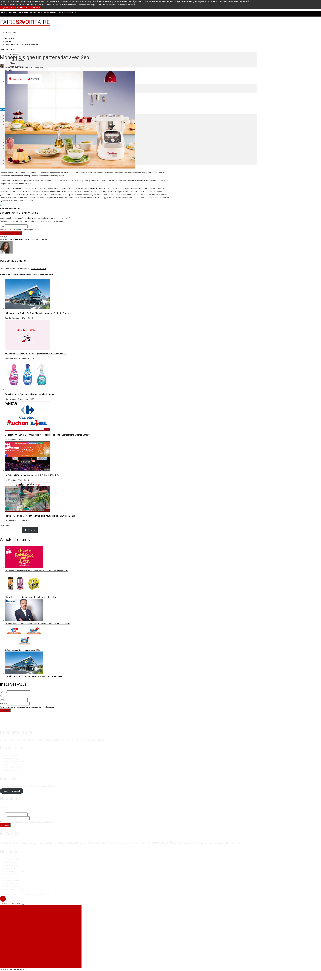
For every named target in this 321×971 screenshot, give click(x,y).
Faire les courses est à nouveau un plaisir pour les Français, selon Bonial (40, 516)
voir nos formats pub (11, 791)
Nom (2, 696)
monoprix (13, 208)
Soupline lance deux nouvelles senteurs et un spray (29, 394)
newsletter (186, 843)
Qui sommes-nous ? (13, 880)
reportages (197, 843)
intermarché (125, 843)
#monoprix (28, 229)
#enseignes (16, 229)
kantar (134, 843)
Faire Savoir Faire (38, 268)
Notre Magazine (12, 859)
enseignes (4, 208)
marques (158, 842)
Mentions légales (12, 886)
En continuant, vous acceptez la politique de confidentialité (28, 707)
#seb (38, 229)
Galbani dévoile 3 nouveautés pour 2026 (22, 650)
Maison (13, 63)
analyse (26, 842)
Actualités (9, 38)
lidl (142, 843)
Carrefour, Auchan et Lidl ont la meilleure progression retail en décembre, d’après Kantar (47, 435)
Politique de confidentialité (16, 889)
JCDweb (46, 894)
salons (214, 843)
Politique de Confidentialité (29, 7)
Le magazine (10, 32)
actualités (9, 843)
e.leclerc (84, 843)
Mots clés (4, 229)
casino (55, 843)
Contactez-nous (12, 883)
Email (2, 226)
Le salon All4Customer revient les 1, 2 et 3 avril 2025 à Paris (33, 475)
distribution (69, 842)
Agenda (8, 70)
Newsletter (10, 874)
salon (207, 843)
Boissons (14, 54)
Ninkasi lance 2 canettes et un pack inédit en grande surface (30, 597)
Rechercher (5, 525)
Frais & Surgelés (15, 761)
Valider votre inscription (11, 233)
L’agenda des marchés (14, 871)
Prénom (3, 692)
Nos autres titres (12, 877)
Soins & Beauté (14, 770)
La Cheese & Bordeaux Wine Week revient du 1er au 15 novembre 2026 (36, 571)
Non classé (12, 767)
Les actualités (11, 862)
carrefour (47, 843)
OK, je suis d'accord (8, 7)
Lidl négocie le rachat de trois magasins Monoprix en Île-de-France (37, 313)
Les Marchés (10, 49)
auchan (37, 843)
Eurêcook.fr (92, 188)
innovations (114, 843)
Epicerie (11, 758)
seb (18, 208)
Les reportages (11, 865)
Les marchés (10, 868)
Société (3, 703)
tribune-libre (235, 843)
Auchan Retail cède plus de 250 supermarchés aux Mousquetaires (36, 354)
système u (223, 843)
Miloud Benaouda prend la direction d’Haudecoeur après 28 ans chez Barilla (37, 623)
